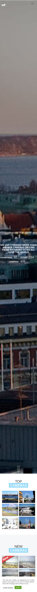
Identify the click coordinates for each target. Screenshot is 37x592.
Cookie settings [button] (8, 587)
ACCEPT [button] (18, 587)
